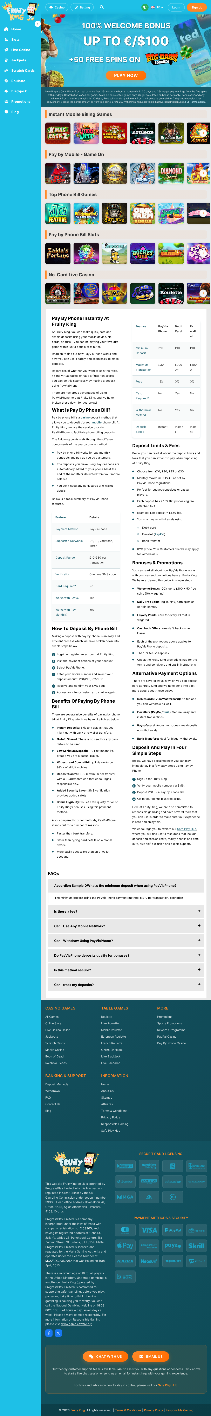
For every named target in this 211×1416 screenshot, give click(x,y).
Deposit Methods (56, 1084)
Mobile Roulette (111, 1030)
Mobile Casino (54, 1049)
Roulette (106, 1016)
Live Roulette (110, 1023)
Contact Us (52, 1104)
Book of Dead (54, 1056)
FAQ (48, 1097)
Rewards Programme (171, 1030)
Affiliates (107, 1104)
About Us (107, 1091)
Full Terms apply (195, 101)
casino (85, 417)
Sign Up (196, 7)
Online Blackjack (112, 1049)
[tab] (126, 885)
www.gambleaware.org (76, 1324)
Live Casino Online (57, 1030)
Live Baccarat (110, 1063)
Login (176, 7)
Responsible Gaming (115, 1124)
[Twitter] (58, 1333)
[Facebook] (49, 1333)
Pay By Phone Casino (171, 1043)
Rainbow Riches (56, 1063)
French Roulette (111, 1043)
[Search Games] (102, 7)
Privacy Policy (110, 1117)
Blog (48, 1110)
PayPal (159, 534)
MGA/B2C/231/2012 (58, 1260)
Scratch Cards (55, 1043)
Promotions (164, 1016)
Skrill (166, 712)
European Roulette (113, 1036)
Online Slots (53, 1023)
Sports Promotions (169, 1023)
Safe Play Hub (110, 1130)
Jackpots (51, 1036)
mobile (97, 422)
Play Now (126, 75)
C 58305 (86, 1228)
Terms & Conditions (114, 1110)
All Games (52, 1016)
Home (105, 1084)
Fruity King (77, 1410)
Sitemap (106, 1097)
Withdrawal (52, 1091)
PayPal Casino (166, 1036)
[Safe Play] (145, 7)
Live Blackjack (111, 1056)
